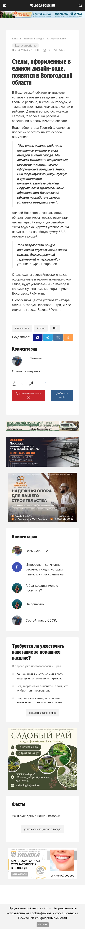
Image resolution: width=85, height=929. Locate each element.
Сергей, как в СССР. (41, 620)
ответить (43, 383)
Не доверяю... (36, 604)
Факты (18, 804)
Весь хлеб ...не (37, 551)
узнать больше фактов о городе (42, 829)
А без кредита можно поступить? (42, 588)
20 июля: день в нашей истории (36, 816)
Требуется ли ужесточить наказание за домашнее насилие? (38, 652)
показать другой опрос (42, 712)
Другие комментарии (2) (28, 395)
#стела (40, 327)
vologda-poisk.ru (42, 6)
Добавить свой (62, 395)
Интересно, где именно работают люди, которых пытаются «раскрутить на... (46, 569)
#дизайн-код (22, 327)
